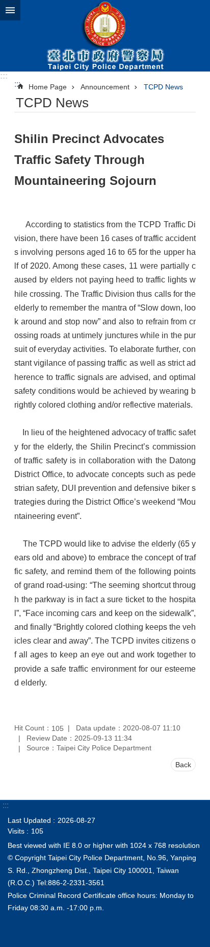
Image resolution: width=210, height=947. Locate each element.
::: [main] (17, 84)
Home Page (48, 87)
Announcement (105, 87)
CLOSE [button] (10, 10)
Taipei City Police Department (105, 36)
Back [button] (183, 765)
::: (4, 76)
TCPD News (163, 87)
